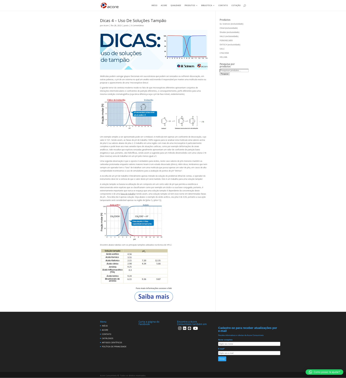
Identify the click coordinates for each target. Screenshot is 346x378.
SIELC (222, 48)
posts (126, 25)
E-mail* (221, 349)
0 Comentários (137, 25)
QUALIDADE (176, 5)
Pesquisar (225, 74)
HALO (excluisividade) (229, 36)
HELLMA (223, 57)
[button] (324, 372)
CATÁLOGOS (107, 338)
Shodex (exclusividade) (229, 32)
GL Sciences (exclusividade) (231, 24)
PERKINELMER (226, 40)
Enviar (222, 359)
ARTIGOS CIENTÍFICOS (112, 342)
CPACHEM (224, 53)
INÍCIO (154, 5)
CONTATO (223, 5)
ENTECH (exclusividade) (230, 44)
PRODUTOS (190, 5)
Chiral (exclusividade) (229, 28)
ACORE (164, 5)
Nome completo (225, 340)
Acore (106, 25)
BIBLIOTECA (206, 5)
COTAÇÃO (236, 5)
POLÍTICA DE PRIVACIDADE (114, 346)
